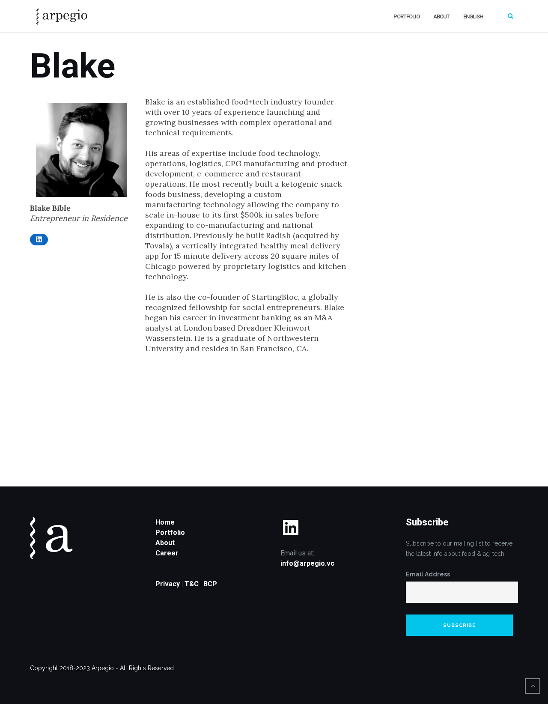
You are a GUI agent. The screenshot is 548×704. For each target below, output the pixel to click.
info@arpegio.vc (307, 563)
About (441, 16)
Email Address (428, 574)
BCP (210, 584)
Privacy (167, 584)
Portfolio (406, 16)
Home (165, 522)
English (473, 16)
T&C (192, 584)
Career (167, 553)
